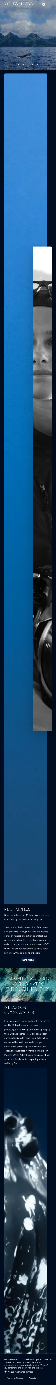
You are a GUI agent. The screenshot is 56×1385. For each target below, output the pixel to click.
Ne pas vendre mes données (20, 1371)
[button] (50, 4)
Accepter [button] (33, 1378)
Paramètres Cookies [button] (15, 1378)
